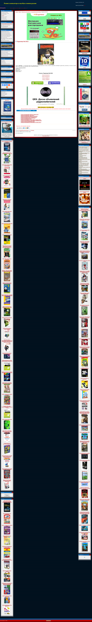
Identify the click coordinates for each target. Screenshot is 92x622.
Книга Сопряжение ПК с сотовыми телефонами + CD (7, 153)
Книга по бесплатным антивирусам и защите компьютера (7, 481)
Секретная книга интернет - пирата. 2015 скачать (7, 353)
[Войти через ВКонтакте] (5, 85)
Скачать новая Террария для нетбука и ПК (85, 432)
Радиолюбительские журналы (7, 23)
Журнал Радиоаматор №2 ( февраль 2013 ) (29, 117)
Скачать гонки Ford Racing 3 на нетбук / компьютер (84, 532)
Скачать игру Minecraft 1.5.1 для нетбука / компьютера (84, 482)
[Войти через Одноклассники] (7, 87)
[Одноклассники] (26, 128)
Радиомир (32, 130)
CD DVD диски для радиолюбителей (5, 26)
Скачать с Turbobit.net (45, 79)
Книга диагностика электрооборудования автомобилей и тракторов (7, 501)
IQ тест (84, 67)
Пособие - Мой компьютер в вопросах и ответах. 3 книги (7, 271)
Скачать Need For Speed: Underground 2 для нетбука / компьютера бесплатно (84, 284)
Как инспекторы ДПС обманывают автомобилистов (7, 559)
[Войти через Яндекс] (9, 85)
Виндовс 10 (7, 100)
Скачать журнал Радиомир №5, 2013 (28, 121)
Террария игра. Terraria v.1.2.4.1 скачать (84, 541)
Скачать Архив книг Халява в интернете (7, 394)
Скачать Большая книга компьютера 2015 (7, 328)
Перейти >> (85, 84)
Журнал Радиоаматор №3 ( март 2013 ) (28, 118)
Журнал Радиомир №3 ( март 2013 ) (27, 115)
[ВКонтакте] (23, 128)
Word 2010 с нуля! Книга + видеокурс (7, 259)
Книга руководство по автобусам (7, 514)
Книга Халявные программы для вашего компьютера (7, 469)
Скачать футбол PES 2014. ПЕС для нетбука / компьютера (84, 317)
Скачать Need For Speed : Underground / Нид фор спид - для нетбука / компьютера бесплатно (84, 513)
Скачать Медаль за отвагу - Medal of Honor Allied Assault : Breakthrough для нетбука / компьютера (84, 412)
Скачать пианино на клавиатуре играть (84, 525)
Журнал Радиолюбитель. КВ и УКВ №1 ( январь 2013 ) (31, 119)
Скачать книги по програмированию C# (7, 443)
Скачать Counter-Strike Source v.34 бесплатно (84, 460)
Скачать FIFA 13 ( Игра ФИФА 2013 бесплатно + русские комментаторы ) (85, 272)
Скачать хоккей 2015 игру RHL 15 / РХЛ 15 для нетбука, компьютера (84, 401)
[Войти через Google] (11, 85)
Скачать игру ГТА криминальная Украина (85, 368)
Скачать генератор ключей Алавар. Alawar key (84, 390)
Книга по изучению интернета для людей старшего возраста (7, 372)
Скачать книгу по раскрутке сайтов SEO (7, 419)
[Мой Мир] (27, 128)
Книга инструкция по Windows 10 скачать (7, 141)
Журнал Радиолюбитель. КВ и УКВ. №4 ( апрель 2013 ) (31, 122)
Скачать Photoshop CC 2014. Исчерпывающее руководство (7, 360)
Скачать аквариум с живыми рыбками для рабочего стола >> (84, 126)
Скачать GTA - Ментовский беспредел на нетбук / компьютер (84, 242)
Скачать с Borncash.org (46, 76)
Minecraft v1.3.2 (84, 471)
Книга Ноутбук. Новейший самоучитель (7, 211)
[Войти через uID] (3, 85)
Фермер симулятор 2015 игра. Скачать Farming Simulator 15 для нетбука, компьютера (85, 252)
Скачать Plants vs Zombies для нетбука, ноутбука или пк (84, 356)
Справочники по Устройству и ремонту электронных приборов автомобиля (7, 584)
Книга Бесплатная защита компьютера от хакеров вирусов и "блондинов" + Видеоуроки (7, 246)
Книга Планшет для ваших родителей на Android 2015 (7, 383)
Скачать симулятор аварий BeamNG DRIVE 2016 (84, 293)
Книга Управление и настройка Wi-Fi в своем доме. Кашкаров (7, 295)
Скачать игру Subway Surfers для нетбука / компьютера (85, 499)
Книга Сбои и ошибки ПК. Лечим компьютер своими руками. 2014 (7, 431)
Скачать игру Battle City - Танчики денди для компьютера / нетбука (84, 488)
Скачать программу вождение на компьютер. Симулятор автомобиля (84, 347)
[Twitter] (24, 128)
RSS (84, 5)
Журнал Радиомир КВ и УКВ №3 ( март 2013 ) (29, 116)
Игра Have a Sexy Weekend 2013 (84, 338)
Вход (48, 135)
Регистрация (45, 135)
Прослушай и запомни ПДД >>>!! (84, 101)
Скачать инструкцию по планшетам (7, 176)
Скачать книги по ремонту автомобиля (7, 596)
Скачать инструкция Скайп (7, 234)
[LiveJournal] (28, 128)
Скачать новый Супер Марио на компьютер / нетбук (84, 425)
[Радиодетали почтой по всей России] (84, 36)
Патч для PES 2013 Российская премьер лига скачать (84, 453)
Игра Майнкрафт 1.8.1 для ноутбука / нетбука (84, 305)
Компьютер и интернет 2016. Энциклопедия (7, 165)
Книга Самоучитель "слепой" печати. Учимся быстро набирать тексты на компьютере (7, 456)
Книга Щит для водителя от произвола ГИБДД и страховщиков (7, 547)
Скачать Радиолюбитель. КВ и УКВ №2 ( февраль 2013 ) (31, 120)
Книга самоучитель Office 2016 (7, 223)
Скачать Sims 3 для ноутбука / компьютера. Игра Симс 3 (84, 219)
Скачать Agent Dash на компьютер (85, 379)
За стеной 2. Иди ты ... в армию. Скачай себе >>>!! (84, 142)
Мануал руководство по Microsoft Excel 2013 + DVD (7, 307)
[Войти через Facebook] (7, 85)
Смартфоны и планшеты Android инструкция (7, 200)
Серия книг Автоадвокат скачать (7, 571)
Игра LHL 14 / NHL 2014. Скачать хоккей (84, 261)
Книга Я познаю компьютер (7, 317)
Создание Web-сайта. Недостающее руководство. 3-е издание (7, 407)
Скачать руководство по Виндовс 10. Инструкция (7, 283)
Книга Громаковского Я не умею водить (7, 605)
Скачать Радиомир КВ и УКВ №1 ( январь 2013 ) (30, 114)
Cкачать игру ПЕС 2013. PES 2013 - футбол (84, 230)
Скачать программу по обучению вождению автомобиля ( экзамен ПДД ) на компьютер (84, 209)
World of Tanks (84, 53)
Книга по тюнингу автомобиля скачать (7, 525)
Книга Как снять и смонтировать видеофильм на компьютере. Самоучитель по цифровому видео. (7, 340)
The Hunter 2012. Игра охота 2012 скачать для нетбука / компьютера (84, 442)
